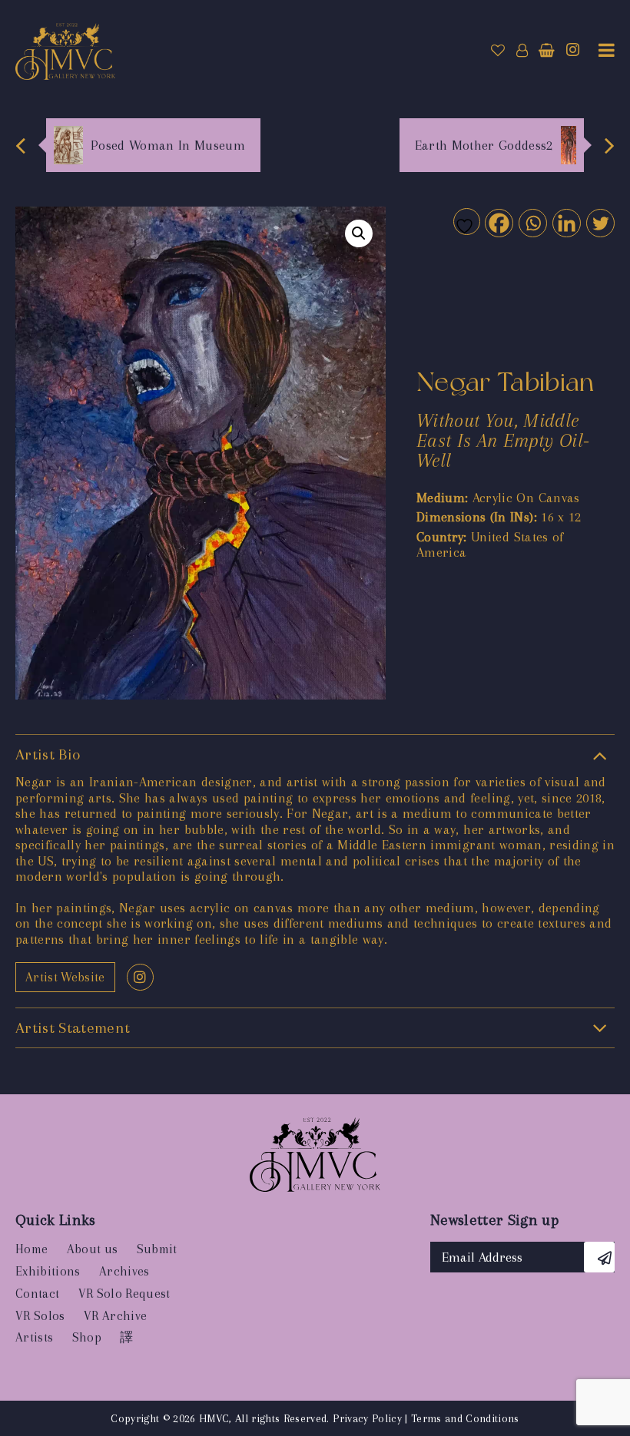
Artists (34, 1337)
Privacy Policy (367, 1418)
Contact (37, 1293)
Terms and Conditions (465, 1418)
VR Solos (40, 1316)
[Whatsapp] (532, 222)
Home (31, 1249)
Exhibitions (48, 1271)
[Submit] (599, 1257)
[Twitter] (599, 222)
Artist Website (65, 977)
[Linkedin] (565, 222)
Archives (124, 1271)
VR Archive (115, 1316)
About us (92, 1249)
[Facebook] (498, 222)
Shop (86, 1337)
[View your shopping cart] (547, 50)
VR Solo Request (124, 1293)
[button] (359, 233)
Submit (157, 1249)
